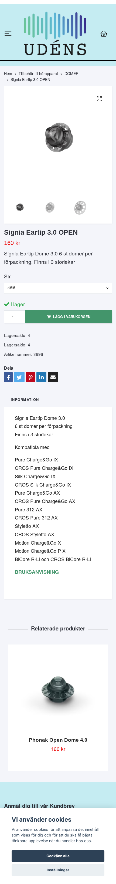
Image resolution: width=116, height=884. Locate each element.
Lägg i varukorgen (71, 361)
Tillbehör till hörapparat (38, 117)
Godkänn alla (58, 856)
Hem (8, 117)
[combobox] (58, 332)
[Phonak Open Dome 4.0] (58, 736)
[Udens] (58, 56)
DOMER (71, 117)
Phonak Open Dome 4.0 (58, 784)
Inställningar (58, 870)
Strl (8, 320)
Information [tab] (25, 443)
